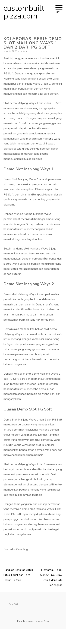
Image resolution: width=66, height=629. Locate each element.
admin (24, 51)
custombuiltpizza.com (24, 12)
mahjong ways (51, 139)
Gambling (22, 549)
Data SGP (13, 604)
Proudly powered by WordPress (33, 621)
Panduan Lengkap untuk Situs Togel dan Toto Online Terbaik (18, 575)
